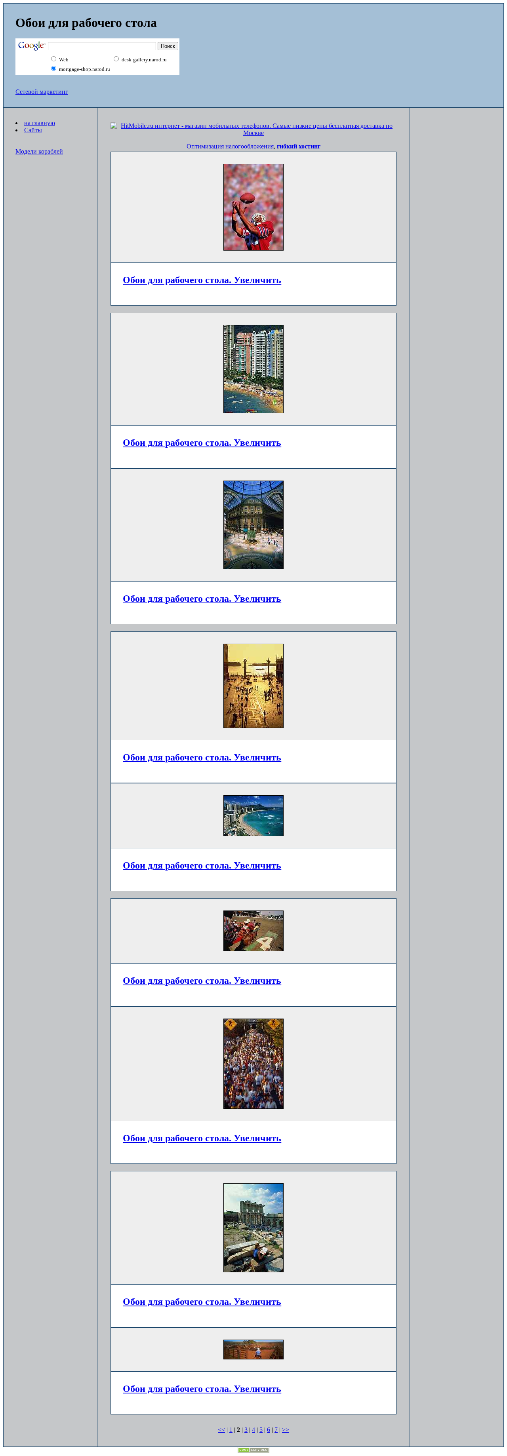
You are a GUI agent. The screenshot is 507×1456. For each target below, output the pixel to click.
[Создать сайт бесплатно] (253, 1450)
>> (285, 1429)
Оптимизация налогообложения (230, 146)
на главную (39, 123)
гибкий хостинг (298, 146)
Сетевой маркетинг (41, 91)
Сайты (33, 130)
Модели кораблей (39, 151)
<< (221, 1429)
